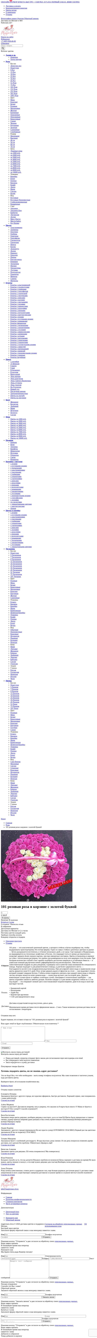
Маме (12, 408)
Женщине (14, 402)
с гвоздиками (15, 472)
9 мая (12, 368)
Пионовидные (16, 632)
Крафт (12, 185)
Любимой (14, 406)
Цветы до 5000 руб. (18, 428)
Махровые (14, 764)
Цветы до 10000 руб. (18, 438)
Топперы (14, 447)
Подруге (13, 413)
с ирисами (14, 481)
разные (13, 508)
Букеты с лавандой (18, 347)
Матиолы (14, 281)
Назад (3, 819)
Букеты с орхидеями (18, 308)
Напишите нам (12, 1218)
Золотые (13, 127)
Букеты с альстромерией (20, 285)
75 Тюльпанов (16, 574)
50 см (12, 142)
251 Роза (13, 91)
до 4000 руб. (15, 159)
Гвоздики (14, 232)
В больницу (15, 370)
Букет (12, 179)
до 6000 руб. (15, 164)
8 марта (13, 366)
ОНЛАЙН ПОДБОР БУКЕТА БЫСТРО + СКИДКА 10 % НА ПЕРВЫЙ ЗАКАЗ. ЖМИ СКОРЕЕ (40, 2)
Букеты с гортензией (18, 293)
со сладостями (16, 502)
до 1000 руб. (15, 153)
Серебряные (15, 132)
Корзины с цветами (14, 462)
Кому (8, 400)
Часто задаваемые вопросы (16, 1204)
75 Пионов (14, 706)
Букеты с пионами (17, 310)
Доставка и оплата (13, 6)
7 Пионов (14, 689)
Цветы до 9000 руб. (18, 436)
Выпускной (15, 374)
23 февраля (14, 364)
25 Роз (12, 76)
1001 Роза (14, 96)
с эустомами (15, 493)
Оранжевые (15, 115)
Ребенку (13, 653)
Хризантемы (15, 268)
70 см (12, 147)
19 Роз (12, 74)
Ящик (12, 189)
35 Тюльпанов (16, 568)
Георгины (14, 236)
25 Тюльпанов (16, 566)
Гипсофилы (15, 238)
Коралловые (15, 119)
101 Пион (14, 708)
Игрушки (14, 453)
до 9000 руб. (15, 170)
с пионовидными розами (20, 496)
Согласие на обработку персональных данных (63, 1224)
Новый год (14, 389)
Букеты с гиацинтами (19, 342)
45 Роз (12, 81)
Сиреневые (15, 130)
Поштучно (14, 68)
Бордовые (14, 594)
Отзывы (9, 14)
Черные (13, 123)
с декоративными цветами (21, 504)
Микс (12, 100)
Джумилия (14, 215)
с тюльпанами (16, 468)
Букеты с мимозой (17, 351)
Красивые (14, 634)
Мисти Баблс (15, 221)
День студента (16, 383)
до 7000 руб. (15, 166)
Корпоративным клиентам (16, 8)
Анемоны (14, 230)
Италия (13, 677)
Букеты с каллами (17, 300)
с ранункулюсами (17, 506)
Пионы (13, 257)
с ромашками (15, 489)
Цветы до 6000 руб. (18, 430)
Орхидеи (14, 255)
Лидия (13, 217)
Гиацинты (14, 274)
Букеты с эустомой (18, 330)
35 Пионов (14, 700)
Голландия (14, 672)
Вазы (12, 445)
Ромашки (14, 262)
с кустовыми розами (18, 466)
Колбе (12, 193)
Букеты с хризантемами (20, 328)
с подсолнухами (16, 487)
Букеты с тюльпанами (19, 325)
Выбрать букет (7, 1086)
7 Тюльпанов (15, 557)
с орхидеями (15, 483)
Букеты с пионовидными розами (23, 353)
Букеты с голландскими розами (23, 345)
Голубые (13, 728)
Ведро (12, 625)
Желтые (13, 110)
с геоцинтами (15, 476)
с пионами (14, 485)
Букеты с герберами (18, 289)
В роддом (14, 372)
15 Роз (12, 72)
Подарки (9, 440)
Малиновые (15, 108)
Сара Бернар (15, 762)
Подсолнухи (15, 272)
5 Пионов (14, 687)
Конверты (14, 459)
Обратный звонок (31, 18)
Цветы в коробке (13, 511)
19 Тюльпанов (16, 564)
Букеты (9, 283)
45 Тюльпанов (16, 570)
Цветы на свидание (18, 398)
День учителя (15, 385)
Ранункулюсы (16, 259)
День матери (15, 376)
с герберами (15, 474)
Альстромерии (16, 228)
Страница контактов (14, 1202)
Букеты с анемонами (18, 334)
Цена (8, 417)
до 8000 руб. (15, 168)
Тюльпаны (14, 264)
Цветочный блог (12, 1212)
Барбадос (14, 213)
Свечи (12, 457)
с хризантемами (16, 491)
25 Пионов (14, 698)
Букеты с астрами (17, 336)
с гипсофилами (16, 498)
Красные (14, 102)
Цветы (8, 225)
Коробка (13, 176)
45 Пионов (14, 702)
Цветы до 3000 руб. (18, 423)
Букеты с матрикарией (19, 349)
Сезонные (14, 768)
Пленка (13, 181)
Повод (8, 359)
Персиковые (15, 117)
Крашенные (15, 204)
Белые (12, 104)
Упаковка (14, 615)
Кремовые (14, 113)
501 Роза (13, 93)
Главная (9, 1197)
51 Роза (13, 83)
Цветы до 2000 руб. (18, 421)
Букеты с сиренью (17, 355)
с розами (13, 464)
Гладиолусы (15, 240)
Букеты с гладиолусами (19, 287)
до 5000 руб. (15, 162)
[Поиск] (3, 48)
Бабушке (13, 659)
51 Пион (13, 704)
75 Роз (12, 85)
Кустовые (14, 198)
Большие (14, 640)
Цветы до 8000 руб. (18, 434)
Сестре (13, 415)
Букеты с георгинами (19, 340)
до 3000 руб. (15, 157)
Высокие (14, 138)
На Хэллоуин (15, 387)
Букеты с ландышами (19, 302)
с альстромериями (17, 470)
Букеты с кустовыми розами (21, 319)
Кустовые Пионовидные (20, 200)
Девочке (13, 657)
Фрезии (13, 266)
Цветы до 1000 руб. (18, 419)
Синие (13, 121)
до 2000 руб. (15, 155)
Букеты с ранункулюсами (20, 315)
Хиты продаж (16, 59)
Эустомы (14, 270)
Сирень (13, 279)
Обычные (14, 630)
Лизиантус (14, 249)
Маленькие (14, 136)
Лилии (13, 251)
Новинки (14, 57)
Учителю (14, 664)
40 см (12, 140)
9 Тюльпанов (15, 559)
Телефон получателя (53, 1234)
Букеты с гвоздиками (19, 296)
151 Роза (13, 89)
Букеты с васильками (19, 338)
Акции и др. (11, 55)
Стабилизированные (18, 202)
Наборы (13, 442)
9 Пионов (14, 691)
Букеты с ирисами (17, 298)
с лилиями (14, 500)
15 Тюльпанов (16, 562)
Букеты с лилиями (17, 304)
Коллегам (14, 404)
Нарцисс (13, 253)
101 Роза (13, 87)
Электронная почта (53, 1256)
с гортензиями (16, 479)
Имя (2, 1234)
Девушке (14, 649)
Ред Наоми (14, 223)
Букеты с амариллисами (20, 332)
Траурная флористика (19, 393)
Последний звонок (18, 391)
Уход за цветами (12, 1214)
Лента (12, 187)
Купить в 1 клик (7, 922)
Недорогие (14, 636)
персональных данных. (64, 1241)
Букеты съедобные (17, 357)
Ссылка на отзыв (8, 1100)
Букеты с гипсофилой (19, 291)
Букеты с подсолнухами (20, 313)
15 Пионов (14, 694)
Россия (13, 670)
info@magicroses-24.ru (9, 1189)
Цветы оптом (11, 10)
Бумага (13, 602)
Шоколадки (15, 451)
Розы (8, 62)
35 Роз (12, 79)
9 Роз (12, 70)
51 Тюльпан (15, 572)
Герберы (13, 234)
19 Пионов (14, 696)
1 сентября (14, 362)
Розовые (13, 106)
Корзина (13, 183)
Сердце (13, 191)
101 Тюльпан (15, 576)
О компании (11, 12)
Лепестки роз (15, 66)
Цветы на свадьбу (17, 396)
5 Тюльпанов (15, 555)
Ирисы (13, 245)
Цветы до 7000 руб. (18, 432)
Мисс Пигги (15, 219)
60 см (12, 145)
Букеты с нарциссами (19, 306)
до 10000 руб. (15, 172)
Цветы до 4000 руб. (18, 425)
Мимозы (13, 276)
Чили (12, 679)
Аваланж (14, 208)
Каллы (13, 247)
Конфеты (14, 449)
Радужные (14, 125)
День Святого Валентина (20, 381)
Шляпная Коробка (17, 613)
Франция (14, 674)
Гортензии (14, 242)
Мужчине (14, 411)
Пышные (14, 638)
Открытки (14, 455)
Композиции (15, 611)
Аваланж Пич (16, 210)
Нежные (13, 642)
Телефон (45, 1258)
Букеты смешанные (18, 323)
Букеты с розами (17, 317)
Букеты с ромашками (18, 321)
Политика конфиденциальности (19, 1199)
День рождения (16, 379)
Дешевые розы (16, 151)
